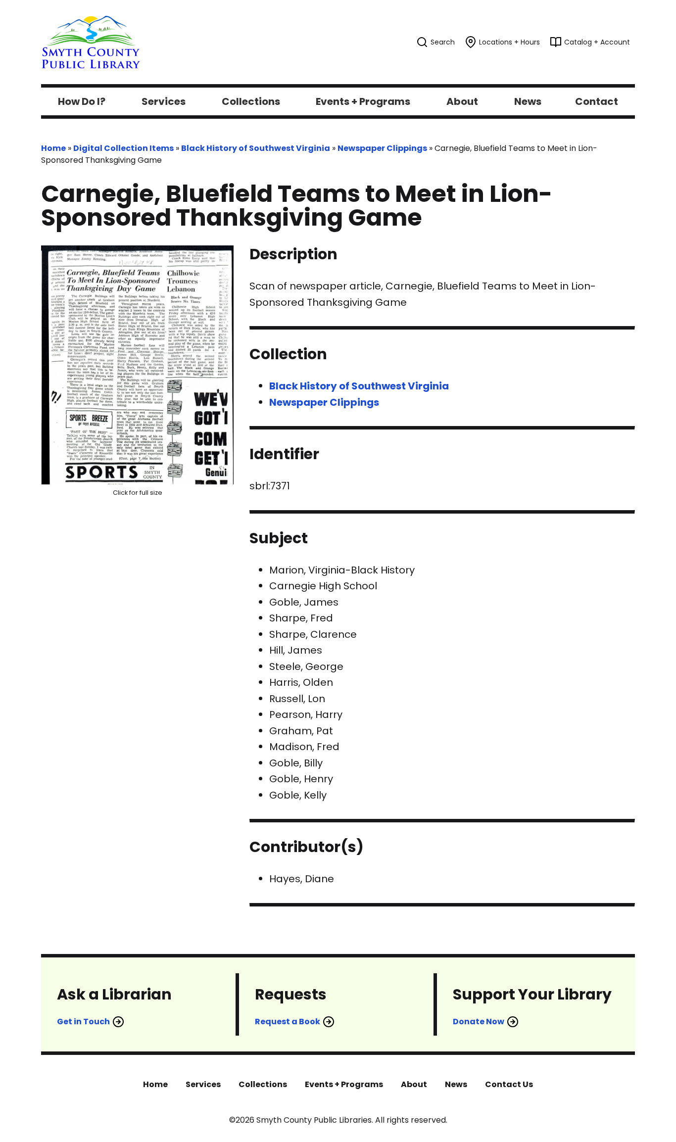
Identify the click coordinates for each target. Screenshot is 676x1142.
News (456, 1084)
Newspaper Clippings (382, 148)
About (414, 1084)
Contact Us (509, 1084)
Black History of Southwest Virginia (255, 148)
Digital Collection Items (123, 148)
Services (203, 1084)
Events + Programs (344, 1084)
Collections (263, 1084)
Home (53, 148)
